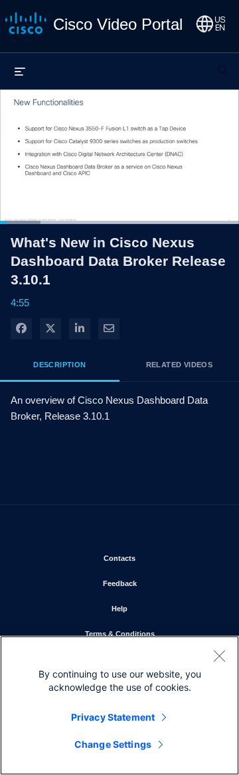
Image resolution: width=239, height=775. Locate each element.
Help (158, 608)
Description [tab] (59, 365)
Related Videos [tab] (179, 365)
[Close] (219, 655)
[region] (119, 705)
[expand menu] (20, 71)
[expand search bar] (223, 64)
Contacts (158, 558)
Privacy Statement (113, 717)
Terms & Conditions (151, 633)
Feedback (158, 583)
